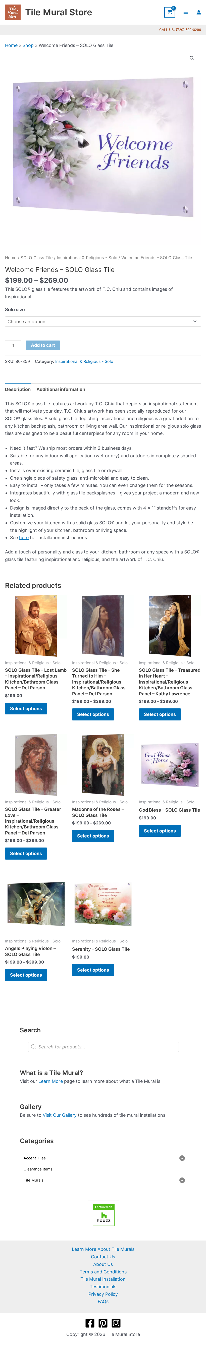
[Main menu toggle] (185, 12)
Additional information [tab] (60, 389)
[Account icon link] (198, 12)
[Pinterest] (103, 1323)
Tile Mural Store (58, 12)
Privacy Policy (103, 1294)
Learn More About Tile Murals (103, 1249)
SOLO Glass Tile (37, 257)
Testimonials (103, 1286)
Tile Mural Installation (103, 1279)
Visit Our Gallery (60, 1115)
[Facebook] (90, 1323)
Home (11, 45)
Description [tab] (18, 389)
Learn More (50, 1081)
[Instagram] (116, 1323)
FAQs (103, 1301)
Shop (28, 45)
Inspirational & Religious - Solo (87, 257)
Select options (26, 708)
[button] (191, 58)
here (24, 537)
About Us (103, 1264)
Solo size (15, 309)
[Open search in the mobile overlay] (103, 1047)
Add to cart (43, 345)
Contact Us (103, 1256)
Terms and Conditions (103, 1271)
